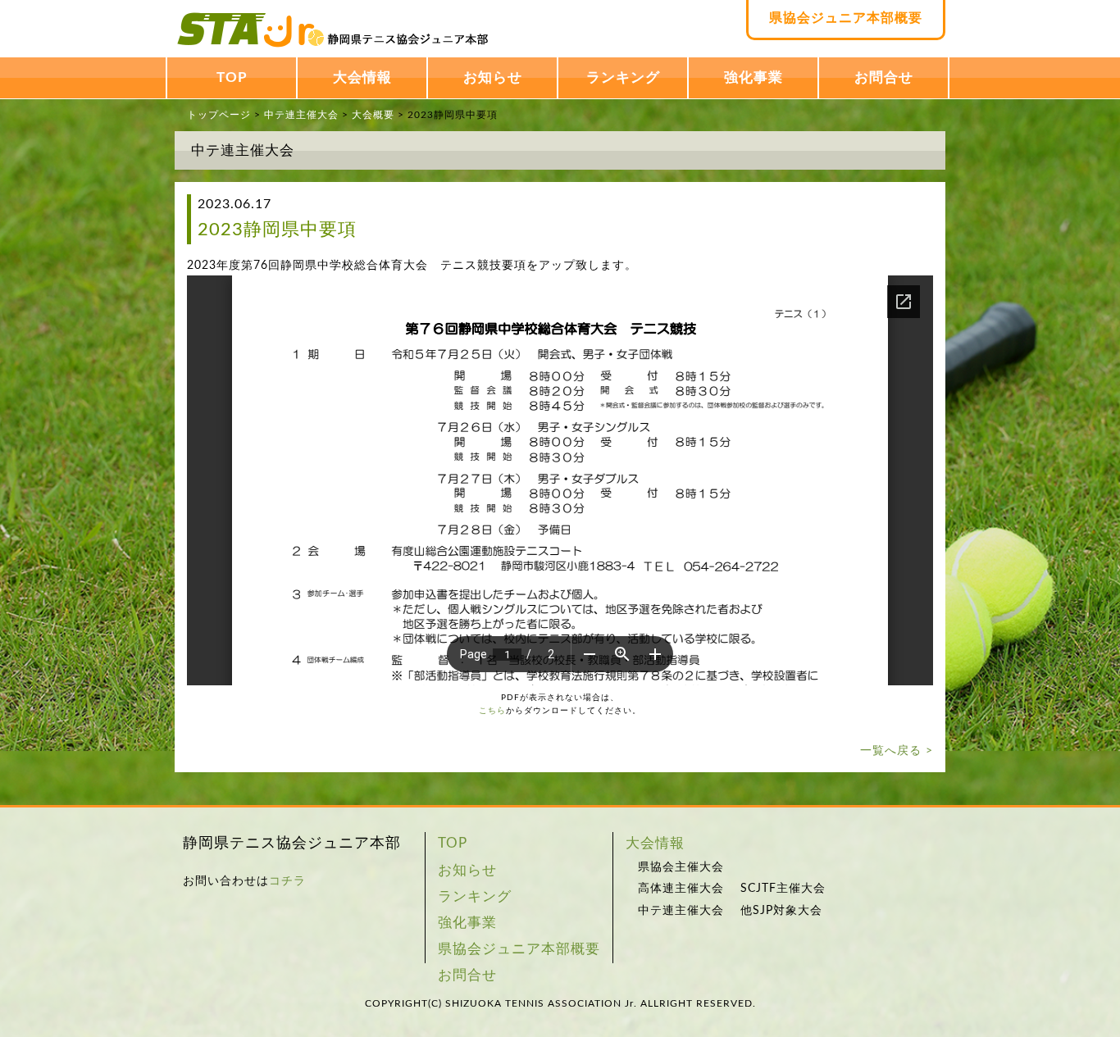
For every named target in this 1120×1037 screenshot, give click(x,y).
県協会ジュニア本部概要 (845, 18)
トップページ (219, 115)
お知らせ (492, 77)
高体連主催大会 (681, 888)
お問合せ (883, 77)
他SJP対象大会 (781, 910)
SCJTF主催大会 (783, 888)
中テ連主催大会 (301, 115)
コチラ (287, 881)
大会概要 (373, 115)
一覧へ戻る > (896, 751)
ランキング (623, 77)
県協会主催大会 (681, 867)
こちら (492, 711)
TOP (232, 77)
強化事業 (753, 77)
